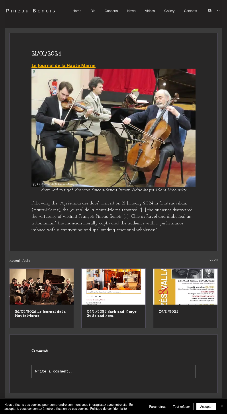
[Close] (221, 406)
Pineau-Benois (31, 11)
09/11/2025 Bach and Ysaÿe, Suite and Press (112, 314)
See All (213, 260)
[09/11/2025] (185, 287)
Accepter (206, 406)
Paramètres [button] (157, 406)
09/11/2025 (168, 312)
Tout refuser (181, 406)
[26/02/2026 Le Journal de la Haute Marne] (42, 287)
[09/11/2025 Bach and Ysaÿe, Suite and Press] (114, 287)
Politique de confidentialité (108, 408)
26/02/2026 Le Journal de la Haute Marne (40, 314)
